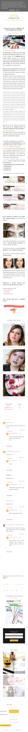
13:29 (20, 484)
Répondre (22, 430)
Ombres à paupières (8, 409)
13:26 (13, 422)
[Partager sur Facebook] (19, 407)
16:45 (12, 475)
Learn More (12, 10)
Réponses (10, 431)
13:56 (20, 537)
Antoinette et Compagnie (13, 524)
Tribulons (9, 500)
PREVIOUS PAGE (20, 584)
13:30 (20, 451)
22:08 (22, 524)
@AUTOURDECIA (14, 711)
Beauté (8, 405)
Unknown (9, 422)
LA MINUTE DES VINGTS (12, 451)
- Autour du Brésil (6, 292)
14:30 (20, 433)
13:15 (14, 500)
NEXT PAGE (6, 584)
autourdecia (13, 433)
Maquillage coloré (8, 407)
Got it (17, 10)
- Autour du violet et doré (7, 290)
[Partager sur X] (19, 405)
